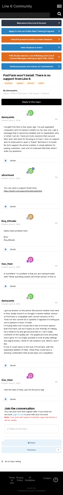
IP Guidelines (30, 478)
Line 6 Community (17, 6)
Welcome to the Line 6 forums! (31, 23)
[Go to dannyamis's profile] (31, 113)
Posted (10, 120)
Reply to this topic (31, 102)
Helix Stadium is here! (31, 47)
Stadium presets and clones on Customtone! (31, 66)
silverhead (7, 175)
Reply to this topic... (18, 429)
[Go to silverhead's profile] (31, 171)
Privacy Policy (19, 478)
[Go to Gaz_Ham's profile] (31, 260)
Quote (13, 160)
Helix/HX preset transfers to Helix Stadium (31, 39)
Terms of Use (12, 480)
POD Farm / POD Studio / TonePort (33, 93)
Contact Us (48, 478)
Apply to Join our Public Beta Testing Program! (31, 31)
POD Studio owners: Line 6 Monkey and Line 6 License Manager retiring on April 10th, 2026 (31, 56)
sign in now (18, 414)
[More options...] (56, 119)
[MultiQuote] (5, 160)
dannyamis (11, 90)
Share (32, 443)
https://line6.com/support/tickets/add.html (23, 191)
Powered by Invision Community (31, 491)
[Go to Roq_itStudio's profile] (31, 217)
